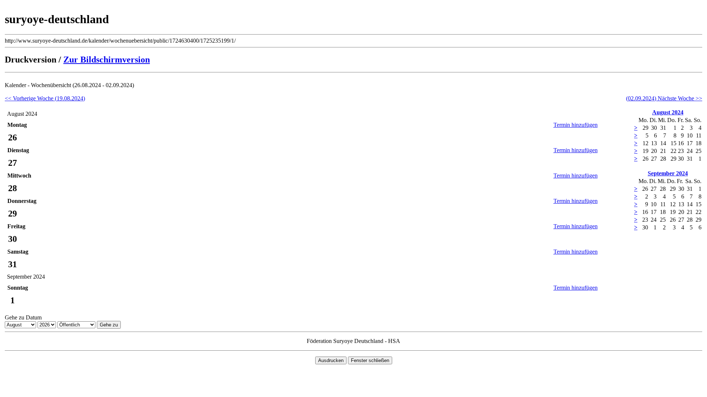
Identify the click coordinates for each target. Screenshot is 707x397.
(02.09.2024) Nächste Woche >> (664, 98)
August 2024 (667, 112)
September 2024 (668, 173)
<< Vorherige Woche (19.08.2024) (45, 98)
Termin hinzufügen (575, 125)
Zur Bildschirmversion (106, 59)
